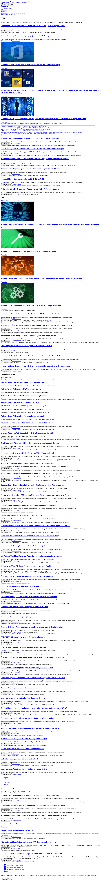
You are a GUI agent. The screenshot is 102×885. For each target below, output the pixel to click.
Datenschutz (25, 875)
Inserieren (8, 861)
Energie (14, 14)
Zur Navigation (16, 2)
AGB (14, 875)
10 (6, 782)
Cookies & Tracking (34, 875)
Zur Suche (25, 2)
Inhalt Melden (50, 875)
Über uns (3, 861)
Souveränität (4, 14)
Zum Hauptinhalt (5, 2)
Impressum (3, 875)
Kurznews (3, 650)
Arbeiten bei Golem (22, 861)
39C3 (2, 192)
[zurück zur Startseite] (4, 6)
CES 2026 (3, 182)
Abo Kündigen (64, 875)
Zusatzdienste (43, 875)
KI (11, 14)
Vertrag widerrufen (86, 875)
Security (9, 14)
